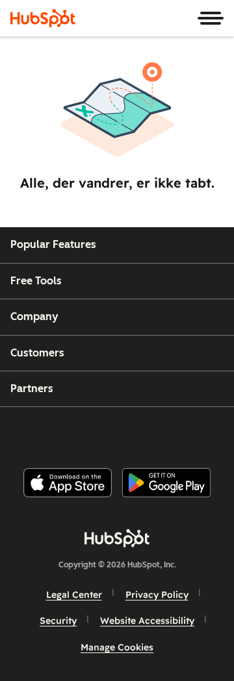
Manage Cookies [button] (117, 647)
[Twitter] (127, 432)
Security (58, 620)
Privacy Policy (156, 595)
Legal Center (74, 595)
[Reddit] (193, 432)
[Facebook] (29, 432)
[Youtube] (94, 432)
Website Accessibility (147, 620)
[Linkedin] (160, 432)
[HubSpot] (42, 18)
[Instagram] (62, 432)
